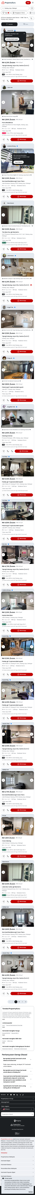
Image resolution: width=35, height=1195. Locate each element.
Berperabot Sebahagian (20, 1048)
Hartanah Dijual (5, 1161)
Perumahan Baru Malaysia (9, 1168)
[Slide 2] (14, 55)
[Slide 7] (21, 222)
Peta (26, 24)
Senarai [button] (10, 24)
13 (19, 1002)
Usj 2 (3, 1025)
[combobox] (17, 8)
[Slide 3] (16, 222)
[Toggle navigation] (32, 2)
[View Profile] (17, 30)
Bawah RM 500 (6, 1033)
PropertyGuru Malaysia (8, 1157)
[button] (24, 34)
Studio (4, 1041)
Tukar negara (5, 1106)
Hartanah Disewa (6, 1164)
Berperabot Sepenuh (7, 1048)
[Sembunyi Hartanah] (27, 35)
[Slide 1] (13, 55)
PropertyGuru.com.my (6, 1139)
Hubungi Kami (5, 1102)
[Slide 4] (17, 55)
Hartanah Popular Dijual (8, 1172)
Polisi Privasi (25, 1184)
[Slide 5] (18, 55)
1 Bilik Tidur (10, 1041)
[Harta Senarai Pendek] (31, 35)
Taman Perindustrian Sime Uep (14, 1025)
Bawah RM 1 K (15, 1033)
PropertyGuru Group (7, 1098)
